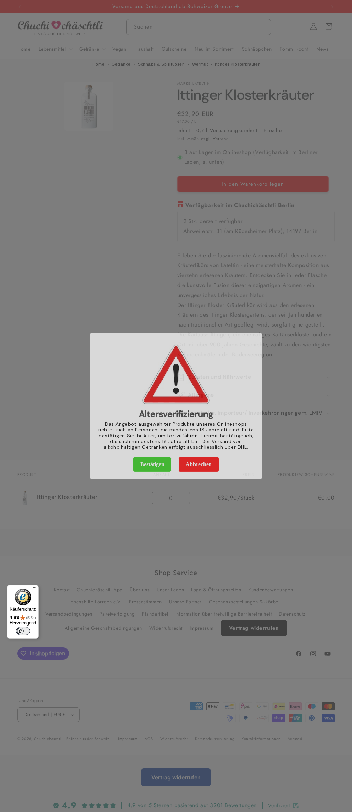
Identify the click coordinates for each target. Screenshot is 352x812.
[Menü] (35, 589)
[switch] (23, 631)
